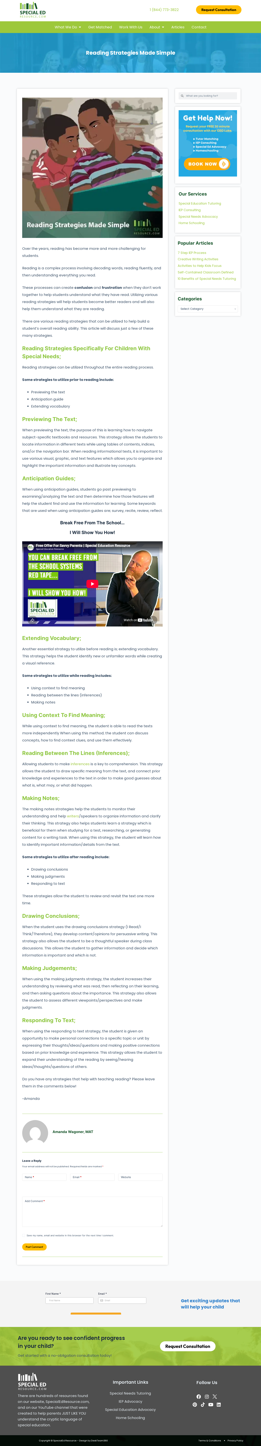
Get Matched (100, 27)
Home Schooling (130, 1417)
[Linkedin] (218, 1404)
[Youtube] (210, 1404)
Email (77, 1177)
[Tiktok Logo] (202, 1404)
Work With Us (130, 27)
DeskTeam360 (99, 1440)
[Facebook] (198, 1396)
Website (126, 1177)
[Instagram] (206, 1396)
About (154, 27)
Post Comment (34, 1247)
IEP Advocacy (130, 1401)
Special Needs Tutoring (130, 1393)
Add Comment (35, 1201)
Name (29, 1177)
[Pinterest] (194, 1404)
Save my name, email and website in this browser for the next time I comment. (70, 1235)
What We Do (66, 27)
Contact (199, 27)
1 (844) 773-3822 (164, 9)
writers (73, 816)
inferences (80, 764)
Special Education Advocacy (130, 1409)
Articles (177, 27)
